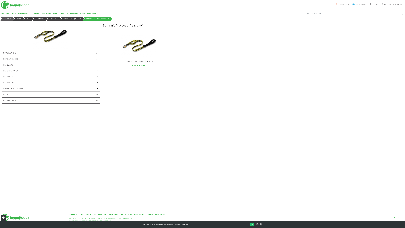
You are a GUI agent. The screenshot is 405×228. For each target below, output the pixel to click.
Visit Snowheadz (125, 218)
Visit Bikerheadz (110, 218)
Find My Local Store (393, 4)
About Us (72, 218)
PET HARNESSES (10, 59)
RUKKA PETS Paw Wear (13, 89)
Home (18, 19)
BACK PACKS (8, 83)
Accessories (72, 13)
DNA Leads (54, 19)
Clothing (34, 13)
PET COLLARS (9, 77)
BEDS (5, 95)
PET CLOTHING (10, 53)
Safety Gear (59, 13)
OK (252, 224)
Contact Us (82, 218)
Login (375, 4)
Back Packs (92, 13)
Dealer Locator (95, 218)
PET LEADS (40, 19)
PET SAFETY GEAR (11, 71)
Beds (82, 13)
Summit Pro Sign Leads (72, 19)
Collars (5, 13)
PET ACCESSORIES (11, 100)
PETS (28, 19)
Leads (13, 13)
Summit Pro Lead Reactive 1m (97, 19)
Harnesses (23, 13)
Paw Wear (46, 13)
